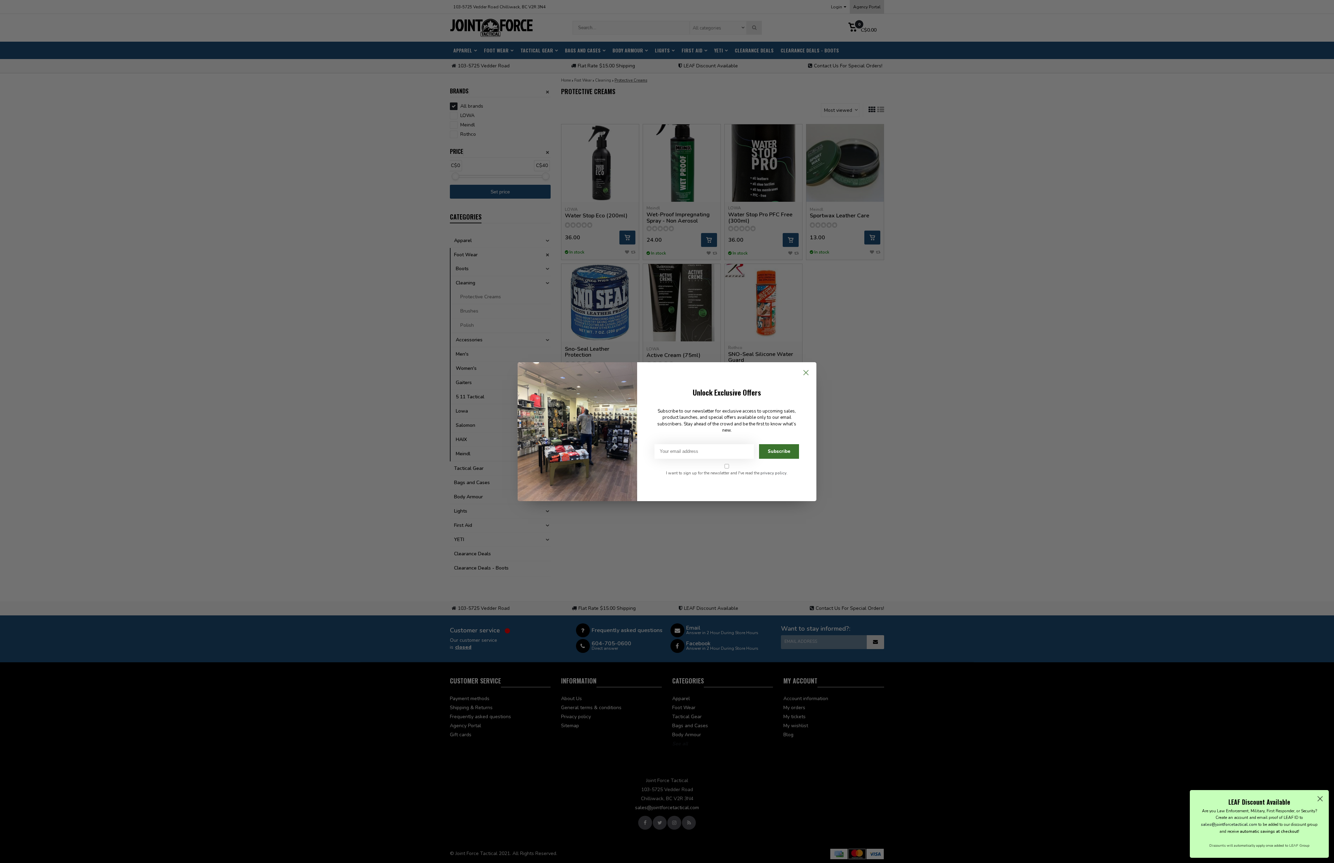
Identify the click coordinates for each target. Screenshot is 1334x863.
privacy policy (773, 473)
